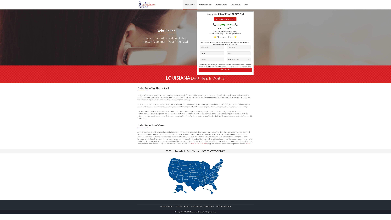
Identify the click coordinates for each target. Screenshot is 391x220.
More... (249, 144)
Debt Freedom (236, 5)
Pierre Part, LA (190, 5)
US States (179, 206)
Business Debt (209, 206)
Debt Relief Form (225, 19)
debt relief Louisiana (199, 144)
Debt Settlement (221, 5)
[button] (212, 53)
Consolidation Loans (166, 206)
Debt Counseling (196, 206)
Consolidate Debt (205, 5)
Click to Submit (225, 69)
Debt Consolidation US (223, 206)
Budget (186, 206)
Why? (246, 5)
